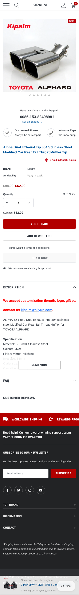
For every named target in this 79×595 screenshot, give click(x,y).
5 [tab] (45, 95)
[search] (16, 5)
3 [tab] (38, 95)
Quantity (8, 194)
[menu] (6, 5)
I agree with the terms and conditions (28, 247)
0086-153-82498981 (37, 117)
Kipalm (31, 168)
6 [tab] (49, 95)
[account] (63, 5)
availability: (10, 175)
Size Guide (69, 194)
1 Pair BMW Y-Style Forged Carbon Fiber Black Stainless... (47, 584)
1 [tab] (30, 95)
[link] (7, 490)
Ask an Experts (31, 121)
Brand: (7, 168)
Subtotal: (8, 212)
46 (9, 268)
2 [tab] (34, 95)
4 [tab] (41, 95)
